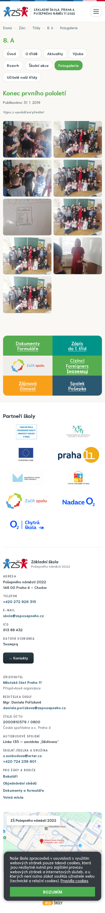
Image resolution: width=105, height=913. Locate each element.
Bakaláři (10, 776)
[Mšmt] (78, 431)
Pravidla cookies (74, 880)
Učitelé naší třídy (22, 77)
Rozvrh (13, 65)
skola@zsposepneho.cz (23, 615)
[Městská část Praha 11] (78, 455)
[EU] (26, 455)
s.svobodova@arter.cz (22, 755)
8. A (50, 28)
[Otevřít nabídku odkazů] (96, 11)
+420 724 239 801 (19, 761)
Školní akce (39, 65)
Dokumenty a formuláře (23, 790)
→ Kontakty (18, 658)
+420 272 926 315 (19, 601)
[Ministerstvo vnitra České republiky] (26, 478)
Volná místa (13, 797)
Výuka (78, 53)
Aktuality (55, 53)
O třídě (31, 53)
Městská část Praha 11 (22, 682)
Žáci (22, 28)
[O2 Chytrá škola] (26, 524)
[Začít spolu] (27, 366)
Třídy (36, 28)
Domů (7, 28)
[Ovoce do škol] (78, 478)
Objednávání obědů (20, 783)
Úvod (11, 53)
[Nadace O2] (78, 501)
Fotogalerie (69, 28)
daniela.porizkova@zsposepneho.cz (34, 707)
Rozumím (52, 891)
